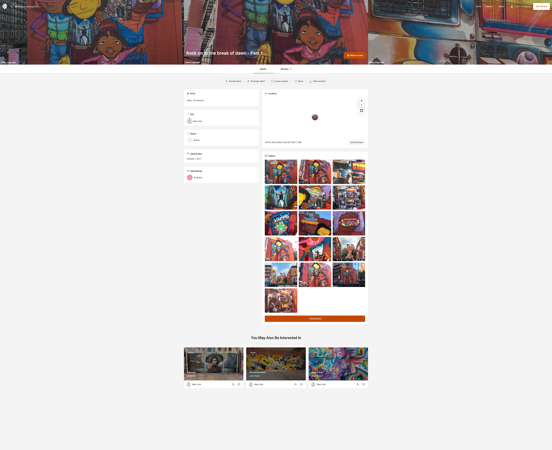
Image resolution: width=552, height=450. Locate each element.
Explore (488, 6)
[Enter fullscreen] (362, 110)
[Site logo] (5, 6)
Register (527, 6)
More (501, 6)
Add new (543, 6)
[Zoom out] (362, 105)
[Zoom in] (362, 101)
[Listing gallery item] (281, 172)
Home (478, 6)
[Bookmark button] (239, 384)
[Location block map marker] (315, 117)
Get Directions (356, 142)
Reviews (286, 69)
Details (263, 69)
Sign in (517, 6)
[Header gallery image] (92, 32)
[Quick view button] (233, 384)
